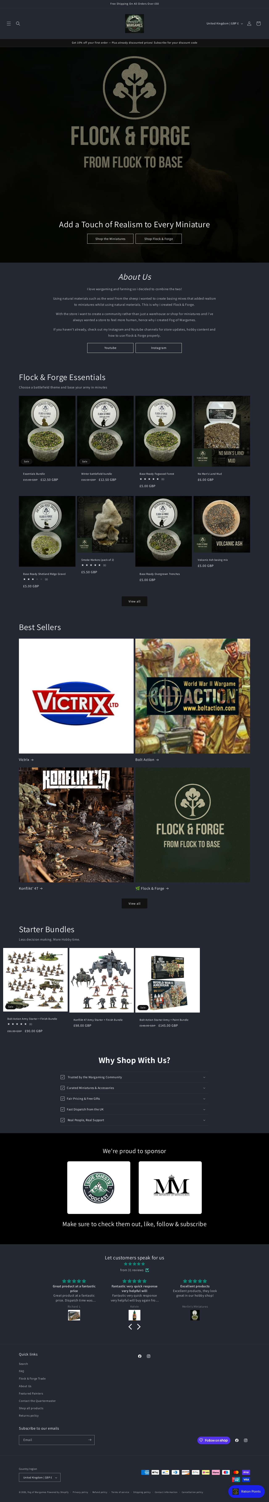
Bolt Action (144, 759)
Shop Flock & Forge (158, 239)
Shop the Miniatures (110, 239)
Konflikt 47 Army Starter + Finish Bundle (98, 1020)
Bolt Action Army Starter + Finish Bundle (32, 1019)
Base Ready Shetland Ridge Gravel (44, 574)
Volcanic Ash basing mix (213, 560)
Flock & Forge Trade (32, 1379)
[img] (134, 1264)
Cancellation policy (192, 1492)
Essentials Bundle (34, 474)
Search (23, 1364)
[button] (8, 23)
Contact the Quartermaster (37, 1401)
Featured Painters (31, 1393)
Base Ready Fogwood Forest (157, 474)
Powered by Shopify (58, 1492)
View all (135, 601)
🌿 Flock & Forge (149, 888)
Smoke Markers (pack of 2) (97, 560)
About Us (25, 1386)
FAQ (21, 1371)
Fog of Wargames (37, 1492)
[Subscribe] (89, 1440)
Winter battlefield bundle (96, 474)
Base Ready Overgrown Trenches (160, 574)
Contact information (166, 1492)
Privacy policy (80, 1492)
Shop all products (31, 1408)
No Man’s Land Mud (210, 474)
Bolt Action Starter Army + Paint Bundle (164, 1020)
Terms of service (120, 1492)
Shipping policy (142, 1492)
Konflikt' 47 (28, 888)
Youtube (110, 348)
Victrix (24, 759)
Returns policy (28, 1416)
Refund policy (99, 1492)
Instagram (158, 348)
